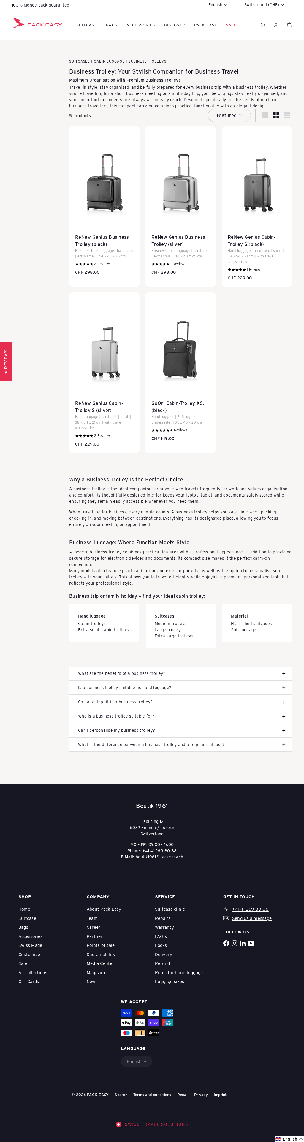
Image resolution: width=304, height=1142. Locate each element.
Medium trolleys (171, 623)
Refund (162, 963)
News (92, 981)
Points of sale (101, 945)
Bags (111, 24)
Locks (161, 945)
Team (92, 918)
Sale (22, 963)
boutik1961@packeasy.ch (159, 857)
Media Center (100, 963)
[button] (289, 1139)
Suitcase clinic (170, 909)
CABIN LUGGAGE (109, 61)
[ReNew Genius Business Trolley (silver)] (180, 203)
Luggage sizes (169, 981)
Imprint (220, 1094)
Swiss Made (30, 945)
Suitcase (86, 24)
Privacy (201, 1094)
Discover (174, 24)
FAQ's (161, 936)
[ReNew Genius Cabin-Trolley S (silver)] (104, 372)
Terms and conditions (152, 1094)
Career (93, 927)
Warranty (164, 927)
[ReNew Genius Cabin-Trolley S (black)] (257, 206)
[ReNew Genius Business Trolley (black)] (104, 203)
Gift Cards (28, 981)
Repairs (163, 918)
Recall (182, 1094)
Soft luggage (243, 629)
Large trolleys (169, 629)
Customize (29, 954)
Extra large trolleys (174, 636)
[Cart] (289, 25)
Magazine (96, 972)
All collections (33, 972)
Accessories (140, 24)
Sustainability (101, 954)
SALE (231, 24)
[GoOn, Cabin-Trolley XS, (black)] (180, 369)
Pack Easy (205, 24)
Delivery (163, 954)
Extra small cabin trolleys (103, 629)
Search (121, 1094)
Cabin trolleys (92, 623)
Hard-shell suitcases (251, 623)
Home (24, 909)
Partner (95, 936)
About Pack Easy (104, 909)
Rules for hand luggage (179, 972)
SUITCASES (79, 61)
